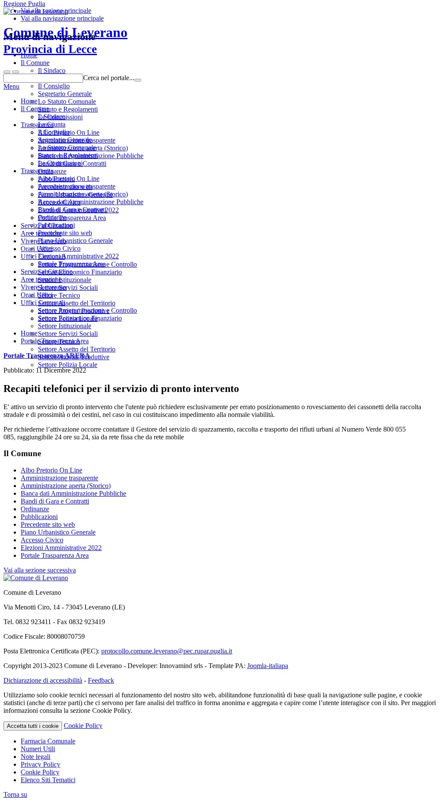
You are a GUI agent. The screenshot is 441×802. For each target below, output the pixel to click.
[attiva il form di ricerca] (6, 72)
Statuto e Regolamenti (68, 155)
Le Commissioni (60, 163)
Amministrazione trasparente (76, 186)
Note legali (35, 756)
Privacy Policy (40, 764)
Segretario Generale (65, 139)
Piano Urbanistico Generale (75, 240)
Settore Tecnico (59, 341)
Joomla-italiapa (267, 665)
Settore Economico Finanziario (80, 318)
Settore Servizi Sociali (68, 333)
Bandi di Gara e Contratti (72, 209)
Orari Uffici (37, 294)
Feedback (101, 680)
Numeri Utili (38, 748)
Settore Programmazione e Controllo (87, 310)
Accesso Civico (59, 248)
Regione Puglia (24, 3)
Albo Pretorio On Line (68, 178)
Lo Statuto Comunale (67, 147)
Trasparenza (37, 170)
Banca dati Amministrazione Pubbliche (90, 201)
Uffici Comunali (43, 302)
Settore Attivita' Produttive (73, 357)
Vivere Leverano (43, 287)
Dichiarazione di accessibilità (42, 680)
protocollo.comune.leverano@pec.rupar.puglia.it (166, 651)
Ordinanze (52, 217)
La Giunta (51, 124)
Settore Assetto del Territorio (76, 349)
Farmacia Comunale (48, 741)
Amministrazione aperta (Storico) (83, 194)
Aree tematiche (41, 279)
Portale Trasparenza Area (72, 263)
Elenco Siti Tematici (48, 779)
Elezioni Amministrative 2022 (78, 256)
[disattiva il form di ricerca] (15, 72)
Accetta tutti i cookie (33, 726)
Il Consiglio (54, 132)
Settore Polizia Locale (67, 364)
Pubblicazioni (56, 225)
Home (29, 101)
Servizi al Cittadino (47, 271)
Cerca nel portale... (108, 77)
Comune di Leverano (65, 40)
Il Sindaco (51, 116)
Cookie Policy (83, 725)
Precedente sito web (65, 232)
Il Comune (35, 108)
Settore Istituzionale (64, 326)
